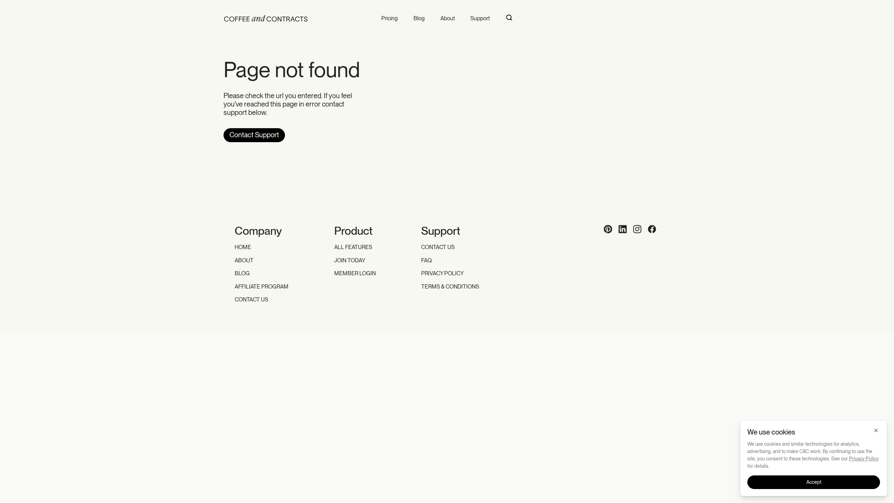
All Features (353, 247)
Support (480, 18)
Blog (419, 18)
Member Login (355, 273)
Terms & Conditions (450, 286)
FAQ (426, 260)
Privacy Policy (442, 273)
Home (243, 247)
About (447, 18)
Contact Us (251, 299)
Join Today (349, 260)
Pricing (389, 18)
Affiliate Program (261, 286)
